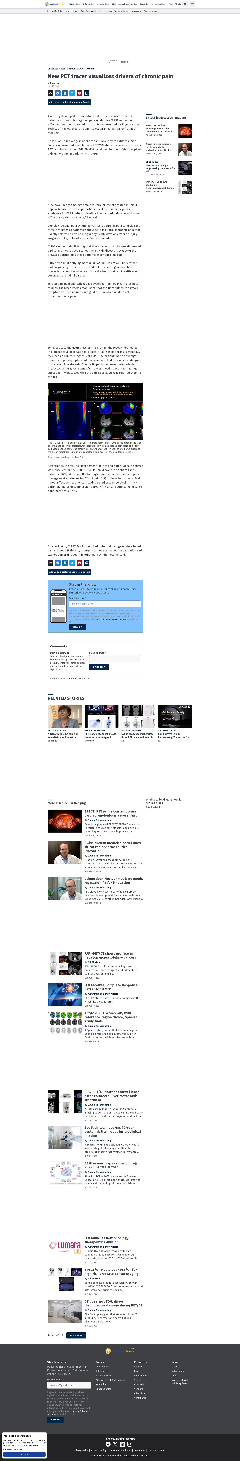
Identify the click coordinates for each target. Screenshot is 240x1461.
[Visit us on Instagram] (129, 1444)
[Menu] (192, 4)
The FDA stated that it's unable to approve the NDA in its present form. (112, 1000)
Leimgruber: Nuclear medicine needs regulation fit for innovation (114, 881)
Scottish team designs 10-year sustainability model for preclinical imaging (113, 1132)
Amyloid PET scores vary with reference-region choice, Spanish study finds (111, 1017)
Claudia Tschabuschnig (100, 820)
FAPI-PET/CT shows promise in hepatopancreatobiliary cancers (159, 185)
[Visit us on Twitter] (115, 1444)
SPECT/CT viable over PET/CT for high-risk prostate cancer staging (111, 1272)
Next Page (76, 1335)
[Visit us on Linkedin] (122, 1444)
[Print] (50, 93)
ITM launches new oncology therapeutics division (106, 1240)
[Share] (58, 93)
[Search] (185, 4)
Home (163, 1450)
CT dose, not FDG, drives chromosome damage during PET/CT (113, 1303)
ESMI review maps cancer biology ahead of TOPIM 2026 (111, 1165)
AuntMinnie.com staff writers (103, 994)
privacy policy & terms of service (111, 619)
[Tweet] (72, 93)
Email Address (77, 598)
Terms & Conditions (121, 1450)
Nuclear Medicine (57, 730)
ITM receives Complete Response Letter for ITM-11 (111, 987)
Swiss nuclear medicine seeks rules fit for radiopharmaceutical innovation (159, 147)
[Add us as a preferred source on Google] (86, 93)
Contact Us (139, 1450)
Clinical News (57, 68)
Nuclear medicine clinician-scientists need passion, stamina (64, 737)
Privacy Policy (81, 1450)
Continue (99, 667)
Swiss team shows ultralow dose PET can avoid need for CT (138, 737)
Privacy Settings (99, 1450)
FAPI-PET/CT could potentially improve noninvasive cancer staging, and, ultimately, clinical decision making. (111, 970)
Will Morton (54, 83)
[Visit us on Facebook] (108, 1444)
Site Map (152, 1450)
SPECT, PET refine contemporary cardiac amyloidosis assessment (159, 128)
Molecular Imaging (81, 68)
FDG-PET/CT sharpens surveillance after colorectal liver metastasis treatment (112, 1096)
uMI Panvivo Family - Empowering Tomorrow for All (160, 168)
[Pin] (79, 93)
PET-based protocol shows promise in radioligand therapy (100, 737)
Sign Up (77, 627)
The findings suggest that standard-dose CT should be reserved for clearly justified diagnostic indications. (111, 1318)
